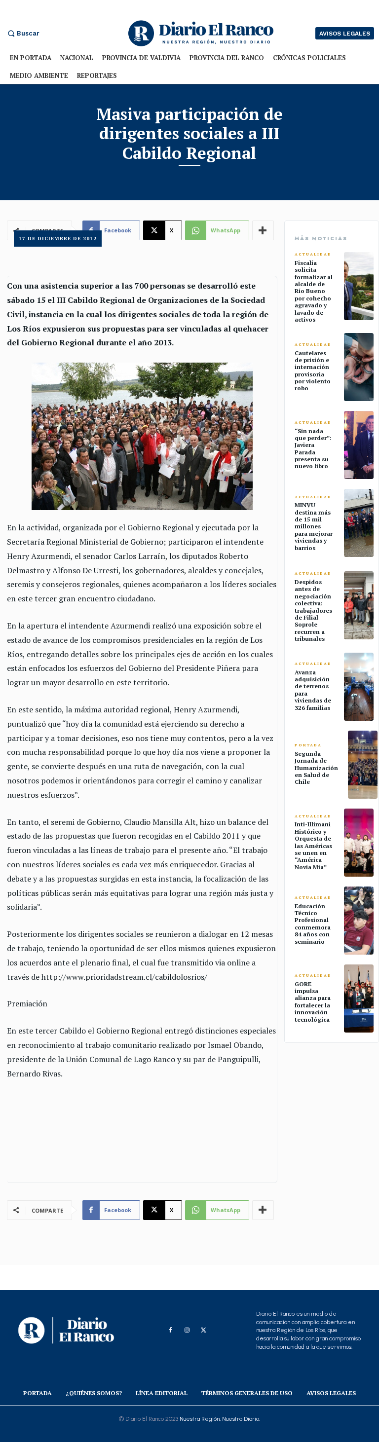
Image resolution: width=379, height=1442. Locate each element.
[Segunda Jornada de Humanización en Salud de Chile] (363, 765)
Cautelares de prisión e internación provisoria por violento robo (313, 370)
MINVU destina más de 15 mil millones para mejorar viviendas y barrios (314, 526)
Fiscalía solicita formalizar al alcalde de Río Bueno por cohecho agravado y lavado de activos (314, 291)
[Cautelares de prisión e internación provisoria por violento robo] (359, 367)
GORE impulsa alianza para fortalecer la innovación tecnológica (313, 1001)
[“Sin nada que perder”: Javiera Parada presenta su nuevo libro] (359, 445)
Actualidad (313, 254)
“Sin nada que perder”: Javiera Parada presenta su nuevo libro (313, 448)
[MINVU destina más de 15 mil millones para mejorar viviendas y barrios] (359, 523)
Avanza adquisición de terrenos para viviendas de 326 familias (313, 689)
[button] (22, 33)
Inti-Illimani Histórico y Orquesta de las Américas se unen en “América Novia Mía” (313, 845)
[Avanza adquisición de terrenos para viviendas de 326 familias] (359, 687)
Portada (308, 745)
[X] (204, 1330)
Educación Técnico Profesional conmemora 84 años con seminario (313, 923)
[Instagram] (187, 1330)
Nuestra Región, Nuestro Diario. (220, 1418)
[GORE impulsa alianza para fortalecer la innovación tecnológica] (359, 998)
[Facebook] (170, 1330)
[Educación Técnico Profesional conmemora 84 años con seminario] (359, 921)
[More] (263, 1210)
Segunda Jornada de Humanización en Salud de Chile (316, 768)
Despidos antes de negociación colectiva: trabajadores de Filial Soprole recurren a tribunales (313, 610)
